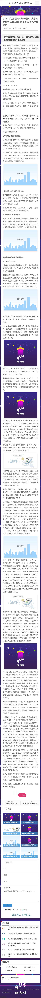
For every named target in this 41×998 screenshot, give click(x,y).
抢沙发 (25, 28)
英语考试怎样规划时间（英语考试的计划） (22, 933)
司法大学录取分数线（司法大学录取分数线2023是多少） (22, 944)
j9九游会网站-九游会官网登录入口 (20, 3)
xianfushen (7, 28)
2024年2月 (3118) (29, 967)
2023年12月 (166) (29, 970)
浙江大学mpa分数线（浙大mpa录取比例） (22, 949)
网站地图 (3, 997)
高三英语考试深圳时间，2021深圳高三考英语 (22, 939)
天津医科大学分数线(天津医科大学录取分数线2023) (22, 955)
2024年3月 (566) (11, 967)
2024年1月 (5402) (11, 970)
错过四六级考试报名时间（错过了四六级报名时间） (23, 928)
